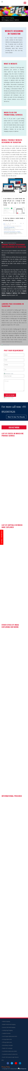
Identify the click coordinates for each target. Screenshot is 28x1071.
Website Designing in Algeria (9, 901)
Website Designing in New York (9, 849)
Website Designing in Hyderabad (10, 531)
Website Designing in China (8, 863)
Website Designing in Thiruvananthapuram (12, 578)
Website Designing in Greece (9, 932)
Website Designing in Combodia (9, 965)
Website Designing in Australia (9, 808)
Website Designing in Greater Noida (10, 672)
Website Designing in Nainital (9, 768)
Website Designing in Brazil (8, 888)
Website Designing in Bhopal (9, 581)
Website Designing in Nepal (8, 833)
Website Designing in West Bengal (10, 519)
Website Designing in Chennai (9, 608)
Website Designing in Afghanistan (10, 877)
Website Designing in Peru (8, 899)
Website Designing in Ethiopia (9, 910)
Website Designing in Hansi (8, 664)
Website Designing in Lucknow (9, 614)
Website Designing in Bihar (8, 451)
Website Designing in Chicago (9, 857)
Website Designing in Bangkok (9, 855)
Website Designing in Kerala (8, 475)
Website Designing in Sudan (8, 907)
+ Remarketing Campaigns (7, 1045)
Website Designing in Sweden (9, 976)
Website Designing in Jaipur (8, 603)
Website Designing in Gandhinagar (10, 548)
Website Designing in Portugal (9, 940)
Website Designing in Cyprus (9, 951)
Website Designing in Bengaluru (9, 564)
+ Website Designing (6, 1021)
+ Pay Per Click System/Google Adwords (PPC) (10, 1058)
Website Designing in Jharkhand (9, 470)
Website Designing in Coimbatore (10, 702)
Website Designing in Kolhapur (9, 719)
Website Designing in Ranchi (9, 561)
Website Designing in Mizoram (9, 489)
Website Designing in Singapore (9, 814)
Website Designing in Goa (8, 456)
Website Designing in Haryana (9, 462)
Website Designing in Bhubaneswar (10, 597)
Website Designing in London (9, 819)
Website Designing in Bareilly (9, 754)
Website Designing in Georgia (9, 984)
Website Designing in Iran (8, 912)
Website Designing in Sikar (8, 763)
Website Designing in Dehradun (9, 616)
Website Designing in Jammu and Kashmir (12, 467)
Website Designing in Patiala (9, 785)
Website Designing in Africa (8, 874)
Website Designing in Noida (8, 575)
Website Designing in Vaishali (9, 669)
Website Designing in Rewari (9, 779)
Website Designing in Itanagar (9, 534)
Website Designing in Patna (8, 539)
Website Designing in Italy (8, 929)
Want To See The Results (16, 417)
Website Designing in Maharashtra (10, 481)
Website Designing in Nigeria (9, 904)
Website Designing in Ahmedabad (10, 686)
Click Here (11, 220)
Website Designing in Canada (9, 811)
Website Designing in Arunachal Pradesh (12, 445)
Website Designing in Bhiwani (9, 658)
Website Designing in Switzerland (10, 882)
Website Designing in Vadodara (9, 730)
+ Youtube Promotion (6, 1033)
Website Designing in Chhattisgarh (10, 453)
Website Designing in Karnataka (9, 473)
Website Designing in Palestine (9, 1008)
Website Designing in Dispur (8, 537)
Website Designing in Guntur (9, 713)
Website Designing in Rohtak (9, 642)
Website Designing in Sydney (9, 885)
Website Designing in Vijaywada (9, 716)
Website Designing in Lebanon (9, 934)
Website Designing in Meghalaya (10, 486)
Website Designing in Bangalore (9, 567)
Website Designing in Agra (8, 636)
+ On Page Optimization (7, 1039)
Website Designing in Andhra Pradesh (11, 442)
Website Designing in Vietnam (9, 1000)
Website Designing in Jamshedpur (10, 700)
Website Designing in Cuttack (9, 724)
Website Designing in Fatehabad (10, 790)
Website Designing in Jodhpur (9, 744)
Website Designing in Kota (8, 746)
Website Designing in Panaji (8, 545)
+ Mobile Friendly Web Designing (8, 1024)
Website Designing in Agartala (9, 440)
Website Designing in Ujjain (8, 735)
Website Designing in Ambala (9, 782)
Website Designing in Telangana (9, 508)
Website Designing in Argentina (9, 890)
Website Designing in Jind (8, 656)
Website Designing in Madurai (9, 705)
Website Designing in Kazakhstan (10, 923)
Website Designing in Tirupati (9, 711)
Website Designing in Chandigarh (10, 550)
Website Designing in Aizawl (8, 592)
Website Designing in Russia (9, 868)
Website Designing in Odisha (9, 495)
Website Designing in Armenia (9, 981)
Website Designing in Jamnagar (9, 738)
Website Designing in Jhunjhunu (9, 765)
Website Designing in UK (8, 827)
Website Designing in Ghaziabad (10, 667)
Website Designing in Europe (9, 844)
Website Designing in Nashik (9, 680)
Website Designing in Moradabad (10, 760)
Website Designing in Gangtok (9, 605)
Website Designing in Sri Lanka (9, 992)
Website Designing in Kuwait (8, 879)
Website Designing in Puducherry (10, 708)
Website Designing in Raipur (8, 542)
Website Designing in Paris (8, 822)
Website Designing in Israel (8, 1006)
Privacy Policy (6, 1067)
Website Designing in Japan (8, 860)
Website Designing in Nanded (9, 697)
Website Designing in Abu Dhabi (9, 803)
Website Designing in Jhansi (8, 634)
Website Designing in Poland (9, 978)
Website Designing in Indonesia (9, 967)
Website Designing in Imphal (9, 586)
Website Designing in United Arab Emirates (12, 1014)
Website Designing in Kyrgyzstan (10, 959)
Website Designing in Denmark (9, 987)
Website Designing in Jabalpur (9, 733)
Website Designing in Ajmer (8, 749)
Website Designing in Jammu (9, 559)
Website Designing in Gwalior (9, 631)
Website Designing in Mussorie (9, 647)
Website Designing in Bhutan (9, 954)
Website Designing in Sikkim (8, 503)
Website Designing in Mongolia (9, 926)
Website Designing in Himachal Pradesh (11, 464)
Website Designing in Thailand (9, 838)
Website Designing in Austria (9, 805)
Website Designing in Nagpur (9, 727)
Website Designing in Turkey (9, 948)
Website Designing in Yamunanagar (10, 774)
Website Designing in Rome (8, 921)
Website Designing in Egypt (8, 1003)
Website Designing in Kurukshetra (10, 776)
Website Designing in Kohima (9, 594)
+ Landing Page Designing (7, 1030)
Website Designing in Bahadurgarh (10, 645)
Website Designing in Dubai (8, 800)
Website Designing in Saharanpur (10, 771)
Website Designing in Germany (9, 871)
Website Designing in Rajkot (8, 741)
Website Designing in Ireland (9, 943)
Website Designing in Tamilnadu (9, 506)
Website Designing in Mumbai (9, 583)
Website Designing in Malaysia (9, 816)
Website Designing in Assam (9, 448)
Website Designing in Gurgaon (9, 570)
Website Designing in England (9, 841)
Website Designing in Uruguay (9, 893)
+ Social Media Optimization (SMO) (9, 1051)
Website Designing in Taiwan (9, 973)
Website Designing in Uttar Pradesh (10, 514)
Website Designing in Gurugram (9, 572)
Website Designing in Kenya (8, 836)
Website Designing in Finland (9, 945)
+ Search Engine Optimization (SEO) (9, 1036)
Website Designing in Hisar (8, 661)
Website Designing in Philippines (10, 970)
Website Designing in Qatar (8, 918)
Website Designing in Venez (8, 998)
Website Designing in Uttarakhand (10, 516)
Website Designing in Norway (9, 989)
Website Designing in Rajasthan (9, 500)
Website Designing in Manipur (9, 484)
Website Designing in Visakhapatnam (11, 722)
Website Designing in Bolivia (8, 896)
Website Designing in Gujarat (9, 459)
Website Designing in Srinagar (9, 556)
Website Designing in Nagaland (9, 492)
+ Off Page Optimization (7, 1042)
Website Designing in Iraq (8, 915)
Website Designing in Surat (8, 683)
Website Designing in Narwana (9, 787)
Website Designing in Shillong (9, 589)
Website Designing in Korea (8, 962)
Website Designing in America (9, 847)
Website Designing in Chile (8, 995)
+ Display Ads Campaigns (7, 1048)
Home (3, 18)
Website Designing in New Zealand (10, 852)
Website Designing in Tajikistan (9, 956)
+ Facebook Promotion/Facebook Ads (9, 1054)
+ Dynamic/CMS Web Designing (8, 1027)
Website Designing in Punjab (9, 497)
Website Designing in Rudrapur (9, 757)
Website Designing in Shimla (9, 553)
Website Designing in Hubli (8, 678)
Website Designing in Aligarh (9, 752)
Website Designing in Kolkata (9, 619)
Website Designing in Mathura (9, 639)
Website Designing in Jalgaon (9, 691)
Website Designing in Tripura (9, 511)
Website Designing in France (9, 825)
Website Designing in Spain (8, 937)
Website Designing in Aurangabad (10, 694)
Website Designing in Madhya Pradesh (11, 478)
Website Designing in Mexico (9, 866)
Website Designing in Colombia (9, 1011)
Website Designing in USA (8, 830)
